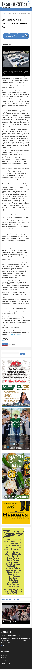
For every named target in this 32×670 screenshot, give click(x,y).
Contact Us (4, 655)
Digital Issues (4, 660)
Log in (4, 344)
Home (3, 13)
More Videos (26, 625)
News (3, 340)
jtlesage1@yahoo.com (15, 334)
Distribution (4, 658)
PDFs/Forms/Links (6, 663)
